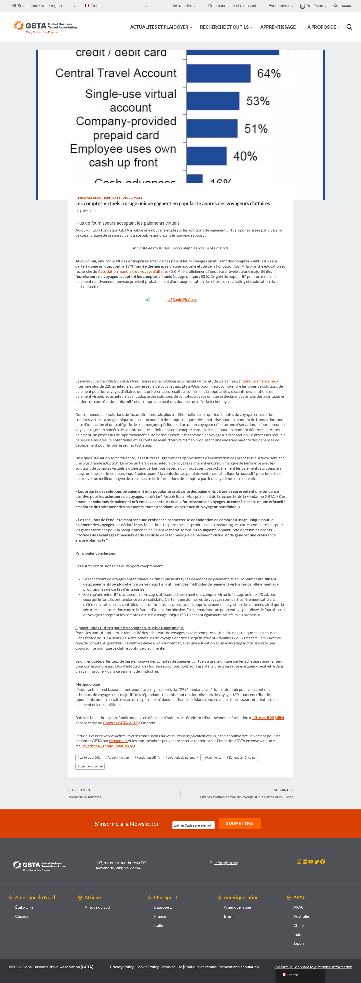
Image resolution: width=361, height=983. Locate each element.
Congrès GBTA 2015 (120, 722)
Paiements (212, 757)
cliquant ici (118, 740)
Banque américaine (259, 381)
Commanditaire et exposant (232, 6)
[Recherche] (349, 27)
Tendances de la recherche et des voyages (108, 197)
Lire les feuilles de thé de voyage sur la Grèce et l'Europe (246, 793)
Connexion (342, 5)
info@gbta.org (226, 862)
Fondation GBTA (147, 757)
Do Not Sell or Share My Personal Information (313, 966)
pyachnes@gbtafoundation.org (109, 745)
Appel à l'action (117, 757)
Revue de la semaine (84, 793)
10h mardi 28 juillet (268, 717)
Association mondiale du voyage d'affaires (133, 271)
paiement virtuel (90, 766)
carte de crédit (89, 757)
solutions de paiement (182, 757)
